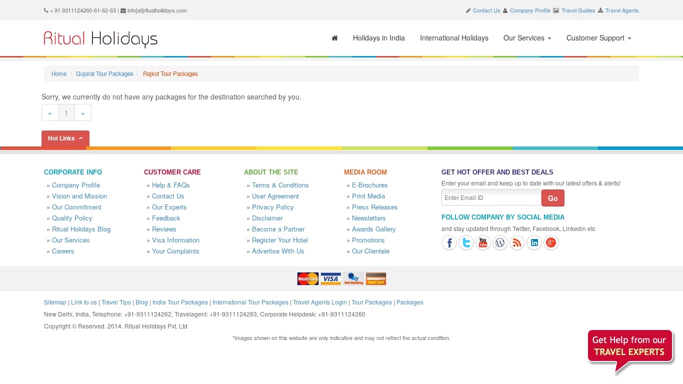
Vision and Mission (79, 195)
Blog (142, 302)
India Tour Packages (180, 302)
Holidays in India (379, 37)
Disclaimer (267, 217)
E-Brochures (370, 185)
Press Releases (375, 207)
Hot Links (61, 138)
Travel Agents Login (320, 302)
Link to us (84, 302)
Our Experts (169, 207)
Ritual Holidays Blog (81, 229)
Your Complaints (176, 251)
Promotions (368, 239)
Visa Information (176, 239)
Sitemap (55, 302)
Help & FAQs (171, 185)
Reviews (164, 229)
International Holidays (454, 37)
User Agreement (275, 195)
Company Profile (530, 10)
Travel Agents (622, 10)
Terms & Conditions (280, 185)
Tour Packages (372, 302)
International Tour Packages (250, 302)
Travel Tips (116, 302)
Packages (410, 302)
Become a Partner (278, 229)
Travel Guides (579, 10)
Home (59, 74)
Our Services (525, 37)
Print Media (368, 195)
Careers (63, 251)
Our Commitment (77, 207)
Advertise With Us (278, 251)
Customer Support (596, 37)
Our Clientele (371, 251)
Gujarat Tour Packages (105, 74)
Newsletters (369, 217)
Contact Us (486, 10)
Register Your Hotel (280, 239)
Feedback (166, 217)
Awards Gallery (374, 229)
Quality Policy (72, 217)
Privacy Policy (273, 207)
